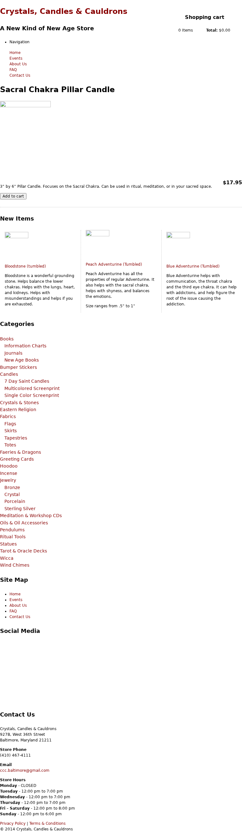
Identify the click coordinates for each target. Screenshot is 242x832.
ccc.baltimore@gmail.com (24, 770)
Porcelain (14, 501)
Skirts (10, 430)
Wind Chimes (14, 565)
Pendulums (12, 529)
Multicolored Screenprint (32, 388)
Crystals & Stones (19, 402)
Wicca (7, 558)
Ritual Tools (13, 536)
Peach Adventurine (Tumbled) (114, 264)
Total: (212, 30)
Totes (10, 444)
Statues (8, 543)
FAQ (13, 70)
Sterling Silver (20, 508)
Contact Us (19, 75)
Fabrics (8, 416)
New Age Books (21, 360)
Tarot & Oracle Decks (23, 550)
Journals (13, 353)
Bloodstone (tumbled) (25, 266)
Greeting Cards (17, 459)
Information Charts (25, 345)
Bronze (12, 487)
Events (15, 58)
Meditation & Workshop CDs (31, 515)
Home (14, 52)
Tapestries (15, 437)
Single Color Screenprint (31, 395)
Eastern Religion (18, 409)
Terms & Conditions (47, 823)
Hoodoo (9, 466)
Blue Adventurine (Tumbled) (193, 266)
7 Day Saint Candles (26, 381)
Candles (9, 374)
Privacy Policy (13, 823)
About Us (18, 64)
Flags (10, 423)
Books (7, 338)
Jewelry (8, 480)
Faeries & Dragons (20, 452)
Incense (8, 473)
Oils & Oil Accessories (24, 522)
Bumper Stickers (18, 367)
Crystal (12, 494)
